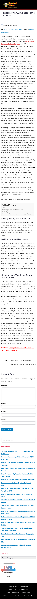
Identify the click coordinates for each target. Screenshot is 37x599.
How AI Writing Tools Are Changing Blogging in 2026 (17, 535)
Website (3, 419)
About (33, 596)
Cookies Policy (26, 592)
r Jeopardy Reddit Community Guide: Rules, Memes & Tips (16, 546)
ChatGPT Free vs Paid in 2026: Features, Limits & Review (18, 501)
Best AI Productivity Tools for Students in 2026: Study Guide (17, 475)
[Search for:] (18, 440)
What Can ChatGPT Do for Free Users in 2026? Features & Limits (17, 507)
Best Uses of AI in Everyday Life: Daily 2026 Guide (16, 484)
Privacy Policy (13, 589)
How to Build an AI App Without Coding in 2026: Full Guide (17, 458)
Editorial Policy (23, 589)
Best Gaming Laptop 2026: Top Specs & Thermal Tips (18, 541)
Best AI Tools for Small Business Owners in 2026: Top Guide (18, 464)
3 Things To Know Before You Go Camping (16, 360)
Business (31, 29)
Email (3, 411)
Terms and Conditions (13, 592)
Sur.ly (11, 573)
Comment (4, 385)
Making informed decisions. (12, 212)
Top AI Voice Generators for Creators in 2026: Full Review (17, 452)
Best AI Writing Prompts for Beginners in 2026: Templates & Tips (17, 490)
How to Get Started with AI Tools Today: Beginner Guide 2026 (18, 512)
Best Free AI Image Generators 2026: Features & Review (18, 469)
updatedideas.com (8, 570)
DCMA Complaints (7, 596)
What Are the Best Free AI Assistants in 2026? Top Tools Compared (17, 529)
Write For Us (18, 596)
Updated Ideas (24, 586)
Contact (26, 596)
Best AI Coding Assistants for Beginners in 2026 (18, 480)
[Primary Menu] (34, 4)
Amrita (5, 29)
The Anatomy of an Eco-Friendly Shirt (22, 364)
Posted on (15, 29)
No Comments (5, 32)
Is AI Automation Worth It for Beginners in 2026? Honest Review (18, 518)
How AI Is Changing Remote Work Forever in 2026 (16, 495)
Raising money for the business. (13, 209)
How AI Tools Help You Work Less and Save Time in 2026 (18, 524)
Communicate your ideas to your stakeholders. (18, 214)
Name (3, 403)
